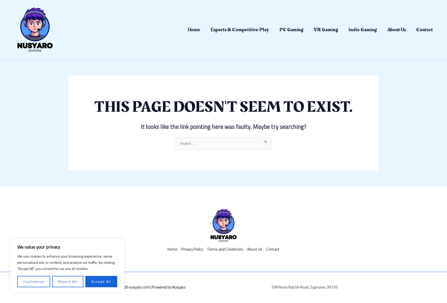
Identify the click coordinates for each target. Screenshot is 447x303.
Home (194, 30)
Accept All (101, 281)
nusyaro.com (139, 287)
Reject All (67, 281)
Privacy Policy (192, 249)
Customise (33, 281)
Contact (424, 30)
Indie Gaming (362, 30)
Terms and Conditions (225, 249)
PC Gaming (291, 30)
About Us (396, 30)
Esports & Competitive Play (240, 30)
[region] (67, 265)
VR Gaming (326, 30)
